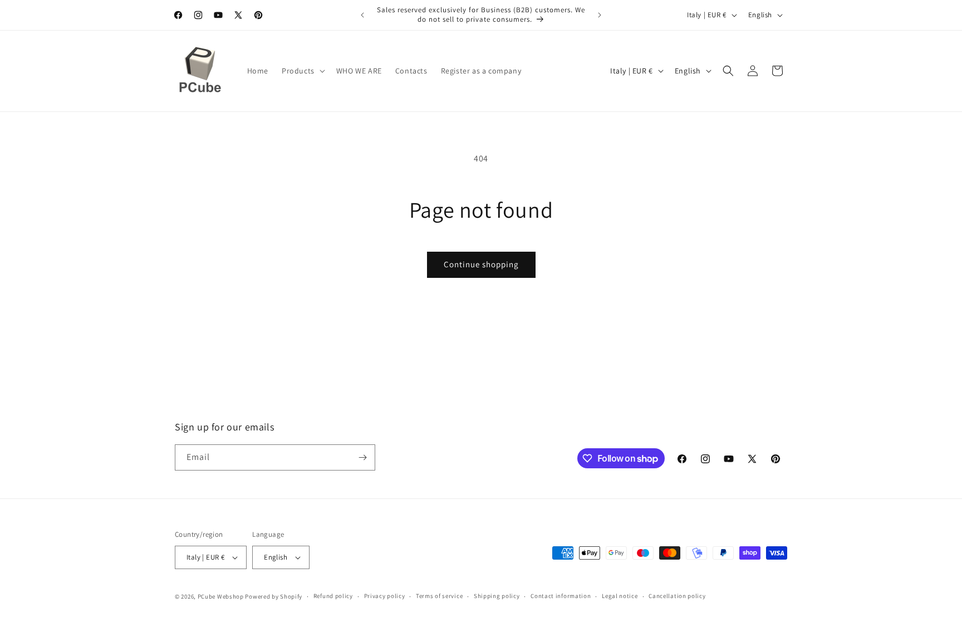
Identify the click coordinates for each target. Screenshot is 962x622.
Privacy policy (384, 596)
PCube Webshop (221, 596)
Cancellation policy (677, 596)
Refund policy (333, 596)
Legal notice (619, 596)
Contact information (561, 596)
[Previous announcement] (362, 15)
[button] (302, 70)
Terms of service (439, 596)
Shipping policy (497, 596)
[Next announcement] (599, 15)
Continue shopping (481, 264)
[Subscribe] (362, 457)
